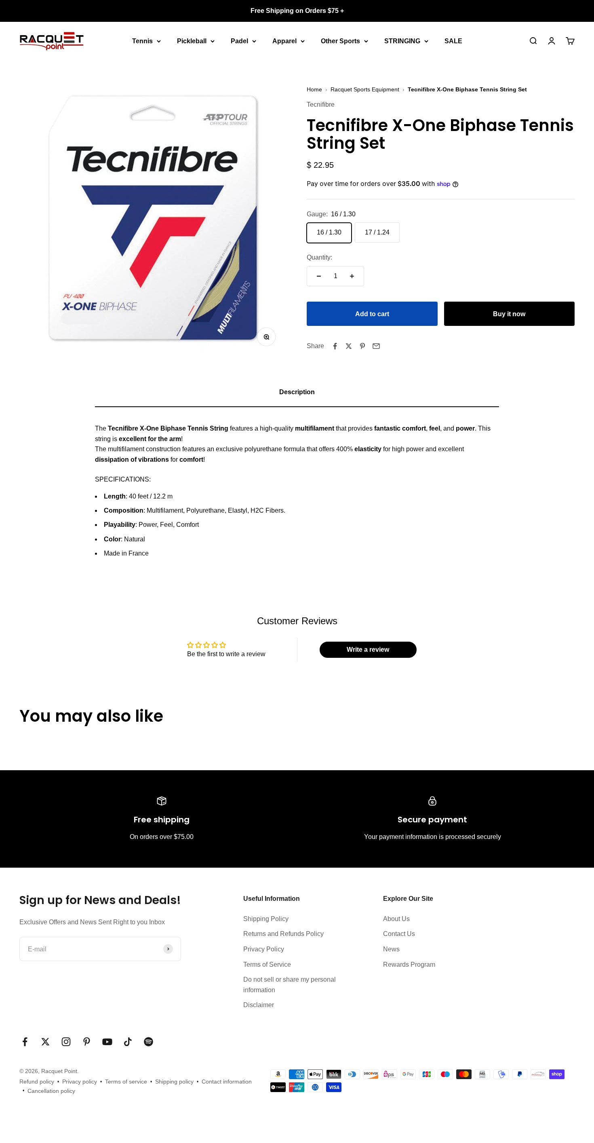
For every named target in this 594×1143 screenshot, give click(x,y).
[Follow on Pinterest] (86, 1041)
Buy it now (509, 314)
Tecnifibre (321, 104)
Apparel (284, 40)
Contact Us (399, 933)
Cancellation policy (51, 1091)
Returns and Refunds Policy (283, 933)
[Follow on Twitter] (45, 1041)
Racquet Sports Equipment (365, 89)
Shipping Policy (266, 918)
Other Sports (340, 40)
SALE (453, 40)
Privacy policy (79, 1081)
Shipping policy (174, 1081)
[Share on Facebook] (335, 346)
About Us (396, 918)
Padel (239, 40)
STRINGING (402, 40)
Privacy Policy (263, 949)
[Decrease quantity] (319, 276)
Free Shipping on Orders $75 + (297, 10)
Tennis (142, 40)
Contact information (227, 1081)
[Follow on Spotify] (148, 1041)
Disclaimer (258, 1004)
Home (314, 89)
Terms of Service (267, 964)
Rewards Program (409, 964)
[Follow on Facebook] (24, 1041)
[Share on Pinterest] (362, 346)
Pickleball (191, 40)
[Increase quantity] (352, 276)
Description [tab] (297, 392)
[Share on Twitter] (349, 346)
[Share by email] (376, 346)
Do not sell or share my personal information (289, 984)
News (391, 949)
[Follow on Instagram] (66, 1041)
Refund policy (36, 1081)
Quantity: (319, 257)
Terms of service (126, 1081)
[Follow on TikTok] (127, 1041)
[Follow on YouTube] (107, 1041)
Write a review (368, 649)
